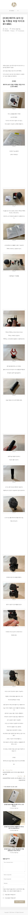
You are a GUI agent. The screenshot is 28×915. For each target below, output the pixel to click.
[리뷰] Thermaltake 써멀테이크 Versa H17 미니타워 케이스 (14, 827)
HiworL (6, 28)
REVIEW (7, 30)
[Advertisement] (14, 48)
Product (12, 30)
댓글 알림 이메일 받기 (10, 894)
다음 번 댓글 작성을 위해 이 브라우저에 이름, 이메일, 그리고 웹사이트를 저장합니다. (14, 890)
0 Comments (21, 30)
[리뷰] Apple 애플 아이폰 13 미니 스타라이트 (14, 805)
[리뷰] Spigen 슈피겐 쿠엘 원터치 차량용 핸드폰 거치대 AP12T (14, 849)
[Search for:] (18, 10)
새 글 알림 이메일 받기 (10, 898)
